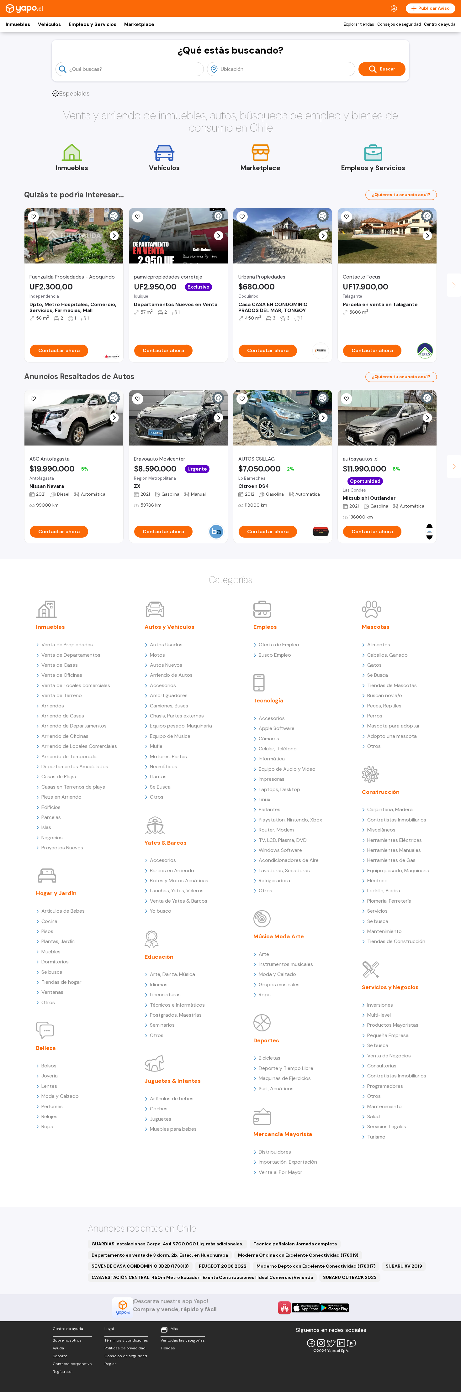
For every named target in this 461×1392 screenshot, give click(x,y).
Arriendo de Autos (171, 675)
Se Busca (160, 787)
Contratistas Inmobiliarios (396, 819)
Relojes (49, 1116)
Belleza (46, 1048)
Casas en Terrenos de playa (73, 787)
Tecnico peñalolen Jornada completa (295, 1244)
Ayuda (58, 1348)
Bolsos (48, 1065)
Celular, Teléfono (278, 748)
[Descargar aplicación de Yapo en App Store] (306, 1307)
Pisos (47, 931)
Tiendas (168, 1348)
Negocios (52, 837)
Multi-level (379, 1015)
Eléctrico (377, 880)
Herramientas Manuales (394, 850)
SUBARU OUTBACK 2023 (350, 1277)
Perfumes (52, 1106)
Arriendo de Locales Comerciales (79, 746)
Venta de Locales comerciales (75, 685)
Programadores (385, 1086)
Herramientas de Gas (391, 860)
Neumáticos (163, 766)
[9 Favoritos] (242, 398)
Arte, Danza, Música (172, 974)
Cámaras (269, 738)
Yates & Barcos (166, 843)
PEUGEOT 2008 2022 (222, 1266)
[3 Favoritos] (242, 216)
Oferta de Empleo (279, 644)
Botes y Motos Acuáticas (179, 880)
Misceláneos (381, 829)
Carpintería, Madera (390, 809)
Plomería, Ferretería (389, 901)
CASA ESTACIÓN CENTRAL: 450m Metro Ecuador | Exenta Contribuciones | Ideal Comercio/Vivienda (202, 1277)
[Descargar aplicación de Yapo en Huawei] (284, 1308)
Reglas (110, 1363)
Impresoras (271, 779)
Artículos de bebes (171, 1098)
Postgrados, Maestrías (176, 1015)
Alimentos (378, 644)
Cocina (49, 921)
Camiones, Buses (169, 705)
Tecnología (268, 700)
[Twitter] (331, 1343)
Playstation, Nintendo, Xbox (290, 819)
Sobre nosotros (67, 1340)
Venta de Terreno (61, 695)
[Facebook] (311, 1343)
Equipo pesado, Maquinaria (181, 725)
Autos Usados (166, 644)
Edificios (51, 807)
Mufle (156, 746)
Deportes (266, 1040)
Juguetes (160, 1119)
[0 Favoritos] (33, 216)
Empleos (265, 627)
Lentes (49, 1086)
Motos (157, 655)
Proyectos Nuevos (62, 847)
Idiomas (158, 984)
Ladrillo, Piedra (383, 890)
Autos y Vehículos (169, 627)
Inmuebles (18, 24)
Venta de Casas (59, 665)
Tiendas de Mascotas (392, 685)
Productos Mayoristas (392, 1025)
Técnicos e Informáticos (177, 1005)
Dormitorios (55, 961)
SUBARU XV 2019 (404, 1266)
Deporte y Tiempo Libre (286, 1068)
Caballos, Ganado (387, 655)
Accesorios (163, 685)
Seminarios (162, 1025)
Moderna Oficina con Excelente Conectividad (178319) (298, 1255)
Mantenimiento (384, 931)
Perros (374, 715)
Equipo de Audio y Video (287, 769)
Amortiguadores (169, 695)
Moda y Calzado (60, 1096)
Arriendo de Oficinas (64, 736)
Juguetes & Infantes (173, 1081)
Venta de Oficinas (61, 675)
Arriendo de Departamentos (74, 725)
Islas (46, 827)
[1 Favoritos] (137, 216)
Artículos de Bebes (63, 911)
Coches (158, 1108)
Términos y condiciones (126, 1340)
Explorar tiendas (359, 24)
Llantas (158, 776)
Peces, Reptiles (384, 705)
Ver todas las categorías (183, 1340)
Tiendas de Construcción (396, 941)
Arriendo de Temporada (69, 756)
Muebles (51, 951)
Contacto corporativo (72, 1363)
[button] (114, 235)
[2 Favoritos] (346, 216)
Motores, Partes (168, 756)
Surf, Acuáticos (276, 1088)
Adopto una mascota (392, 736)
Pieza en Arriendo (61, 797)
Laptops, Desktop (279, 789)
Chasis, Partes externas (177, 715)
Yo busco (160, 911)
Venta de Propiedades (67, 644)
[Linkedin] (341, 1343)
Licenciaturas (165, 994)
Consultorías (381, 1065)
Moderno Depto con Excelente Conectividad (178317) (316, 1266)
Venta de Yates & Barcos (178, 901)
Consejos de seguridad (399, 24)
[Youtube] (351, 1343)
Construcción (381, 792)
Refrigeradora (274, 880)
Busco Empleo (275, 655)
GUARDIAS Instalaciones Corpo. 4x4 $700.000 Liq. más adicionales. (167, 1244)
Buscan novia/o (384, 695)
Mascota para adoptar (393, 725)
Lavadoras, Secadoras (284, 870)
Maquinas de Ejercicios (285, 1078)
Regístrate (62, 1371)
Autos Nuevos (166, 665)
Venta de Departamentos (70, 655)
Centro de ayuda (439, 24)
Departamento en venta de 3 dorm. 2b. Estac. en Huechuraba (160, 1255)
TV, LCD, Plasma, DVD (283, 840)
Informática (272, 758)
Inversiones (380, 1005)
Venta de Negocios (389, 1055)
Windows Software (280, 850)
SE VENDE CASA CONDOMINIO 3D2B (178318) (140, 1266)
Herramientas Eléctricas (394, 840)
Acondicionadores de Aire (289, 860)
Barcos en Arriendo (172, 870)
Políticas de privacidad (125, 1348)
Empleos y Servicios (92, 24)
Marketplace (139, 24)
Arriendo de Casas (62, 715)
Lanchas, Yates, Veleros (177, 890)
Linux (264, 799)
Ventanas (52, 992)
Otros (48, 1002)
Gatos (374, 665)
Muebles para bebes (173, 1129)
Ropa (47, 1126)
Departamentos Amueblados (74, 766)
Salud (373, 1116)
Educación (159, 957)
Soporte (60, 1355)
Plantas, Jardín (58, 941)
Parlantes (269, 809)
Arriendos (52, 705)
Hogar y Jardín (56, 893)
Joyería (49, 1075)
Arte (264, 954)
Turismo (376, 1137)
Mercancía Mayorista (282, 1134)
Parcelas (51, 817)
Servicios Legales (386, 1126)
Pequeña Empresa (388, 1035)
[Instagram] (321, 1343)
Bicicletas (269, 1058)
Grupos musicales (279, 984)
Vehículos (49, 24)
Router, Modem (276, 829)
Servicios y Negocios (390, 987)
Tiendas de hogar (61, 982)
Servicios (377, 911)
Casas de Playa (58, 776)
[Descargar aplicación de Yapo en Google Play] (334, 1307)
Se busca (51, 972)
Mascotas (375, 627)
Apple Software (276, 728)
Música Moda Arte (278, 936)
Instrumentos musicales (286, 964)
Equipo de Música (170, 736)
